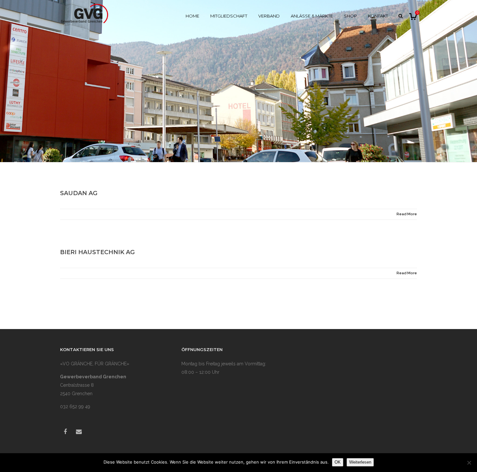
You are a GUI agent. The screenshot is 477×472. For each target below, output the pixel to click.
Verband (269, 15)
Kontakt (378, 15)
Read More (407, 214)
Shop (350, 15)
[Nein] (469, 462)
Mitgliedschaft (228, 15)
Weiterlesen (360, 462)
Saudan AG (78, 193)
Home (192, 15)
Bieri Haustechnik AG (97, 252)
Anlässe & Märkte (312, 15)
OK (338, 462)
